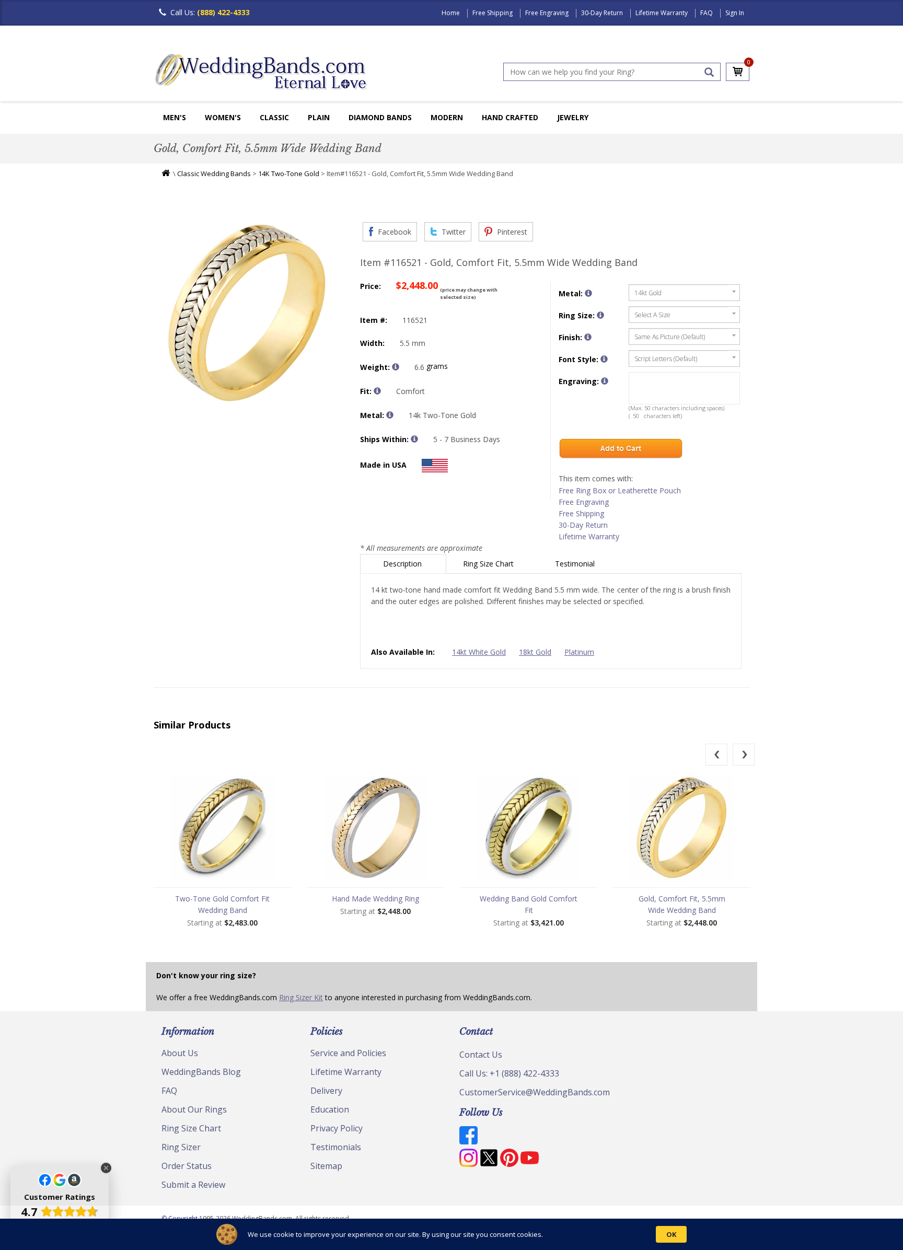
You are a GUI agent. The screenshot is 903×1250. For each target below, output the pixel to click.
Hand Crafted (510, 117)
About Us (179, 1053)
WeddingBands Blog (201, 1072)
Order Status (186, 1166)
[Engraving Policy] (604, 359)
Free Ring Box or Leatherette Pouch (620, 490)
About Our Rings (194, 1109)
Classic (274, 117)
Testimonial (576, 564)
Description (403, 564)
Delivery (326, 1090)
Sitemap (326, 1166)
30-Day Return (602, 12)
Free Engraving (547, 12)
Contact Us (480, 1054)
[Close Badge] (106, 1168)
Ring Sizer (181, 1147)
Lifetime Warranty (661, 12)
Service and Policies (348, 1053)
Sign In (734, 12)
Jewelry (572, 117)
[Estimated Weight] (395, 367)
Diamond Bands (380, 117)
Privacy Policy (336, 1128)
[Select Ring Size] (600, 315)
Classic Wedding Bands (214, 173)
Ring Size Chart (489, 564)
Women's (223, 117)
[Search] (709, 72)
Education (329, 1109)
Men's (174, 117)
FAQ (706, 12)
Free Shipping (492, 12)
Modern (447, 117)
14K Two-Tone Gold (288, 173)
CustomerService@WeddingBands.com (534, 1092)
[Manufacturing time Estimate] (414, 439)
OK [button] (671, 1234)
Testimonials (335, 1147)
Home (451, 12)
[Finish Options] (588, 337)
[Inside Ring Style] (377, 391)
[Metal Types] (389, 415)
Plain (319, 117)
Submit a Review (193, 1184)
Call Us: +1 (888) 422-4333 (509, 1073)
